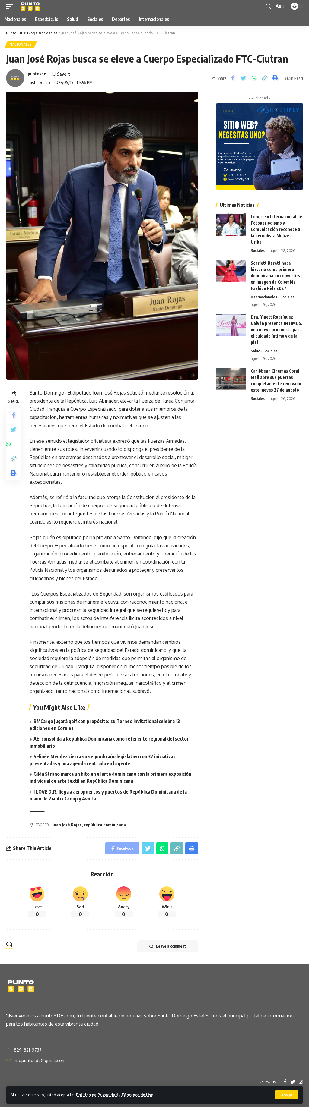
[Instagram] (301, 1082)
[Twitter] (292, 1082)
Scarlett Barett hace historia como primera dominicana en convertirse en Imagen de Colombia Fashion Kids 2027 (277, 275)
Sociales (258, 250)
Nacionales (21, 44)
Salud (255, 350)
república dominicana (105, 824)
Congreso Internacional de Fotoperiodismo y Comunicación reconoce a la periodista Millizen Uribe (276, 229)
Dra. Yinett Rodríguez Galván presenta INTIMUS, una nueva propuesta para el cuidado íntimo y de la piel (276, 329)
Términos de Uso (137, 1094)
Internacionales (264, 296)
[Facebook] (285, 1082)
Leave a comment (171, 946)
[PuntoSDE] (30, 6)
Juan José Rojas (67, 824)
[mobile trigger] (11, 6)
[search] (268, 6)
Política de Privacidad (97, 1094)
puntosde (37, 73)
